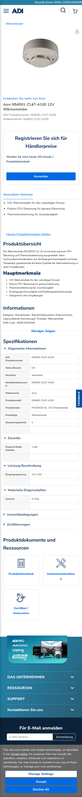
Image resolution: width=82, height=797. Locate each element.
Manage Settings (41, 774)
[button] (79, 399)
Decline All (41, 789)
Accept (41, 782)
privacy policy (19, 754)
